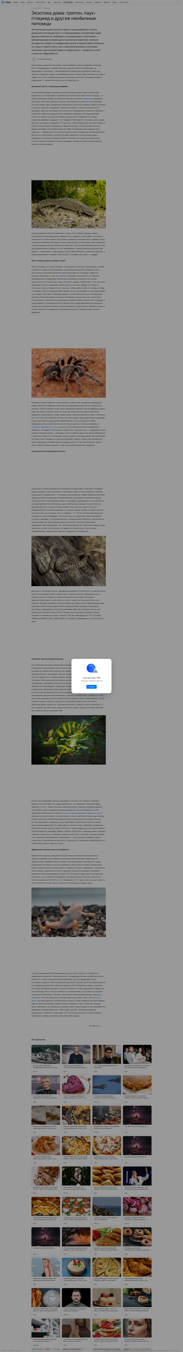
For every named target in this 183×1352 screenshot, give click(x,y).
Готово (91, 687)
